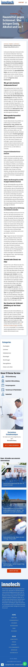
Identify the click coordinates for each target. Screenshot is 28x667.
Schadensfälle (14, 620)
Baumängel (6, 356)
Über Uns (14, 617)
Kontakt (21, 2)
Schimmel (14, 14)
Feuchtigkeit (6, 346)
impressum (14, 649)
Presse (14, 641)
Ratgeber (11, 43)
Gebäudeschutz (7, 353)
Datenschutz (14, 652)
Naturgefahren (7, 363)
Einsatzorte (14, 639)
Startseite (6, 43)
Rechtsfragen (6, 360)
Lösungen (14, 622)
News (14, 628)
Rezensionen (14, 625)
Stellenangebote (14, 647)
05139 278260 (13, 658)
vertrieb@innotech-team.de (14, 661)
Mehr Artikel (14, 571)
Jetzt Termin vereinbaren (12, 445)
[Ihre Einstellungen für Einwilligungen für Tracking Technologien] (2, 664)
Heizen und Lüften (8, 367)
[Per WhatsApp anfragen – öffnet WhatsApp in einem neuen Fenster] (25, 664)
